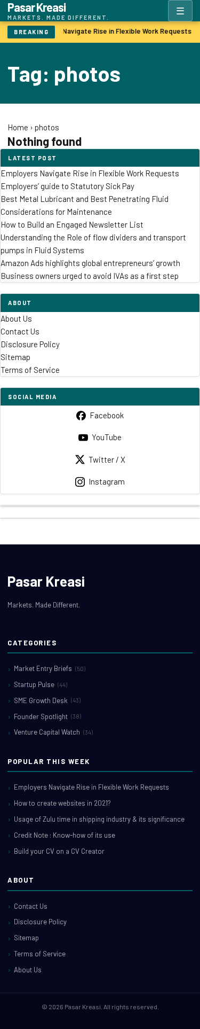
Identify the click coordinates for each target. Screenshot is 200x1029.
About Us (16, 318)
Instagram (107, 481)
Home (17, 127)
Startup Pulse (40, 684)
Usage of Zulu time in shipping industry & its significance (99, 819)
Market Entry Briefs (49, 668)
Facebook (107, 415)
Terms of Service (30, 370)
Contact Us (20, 331)
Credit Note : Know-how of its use (64, 835)
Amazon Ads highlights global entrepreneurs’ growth (90, 263)
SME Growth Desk (47, 700)
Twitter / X (107, 459)
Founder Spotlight (47, 716)
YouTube (107, 437)
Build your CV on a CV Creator (59, 851)
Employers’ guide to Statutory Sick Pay (67, 186)
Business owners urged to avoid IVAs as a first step (90, 275)
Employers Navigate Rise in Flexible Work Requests (108, 31)
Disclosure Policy (30, 344)
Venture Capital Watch (53, 732)
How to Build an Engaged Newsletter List (72, 224)
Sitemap (15, 357)
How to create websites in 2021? (62, 803)
